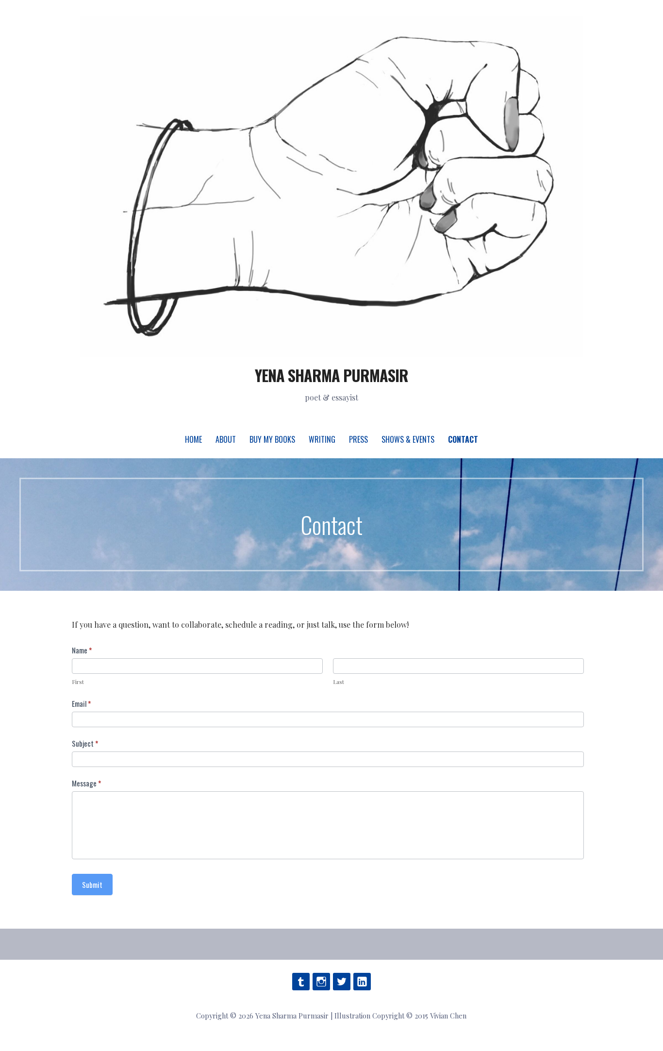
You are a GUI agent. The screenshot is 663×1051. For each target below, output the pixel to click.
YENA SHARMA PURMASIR (332, 375)
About (225, 439)
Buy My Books (272, 439)
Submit (92, 884)
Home (193, 439)
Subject (85, 743)
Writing (322, 439)
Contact (463, 439)
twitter (341, 981)
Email (81, 703)
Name (82, 650)
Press (358, 439)
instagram (321, 981)
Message (86, 783)
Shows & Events (407, 439)
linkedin (362, 981)
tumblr (301, 981)
